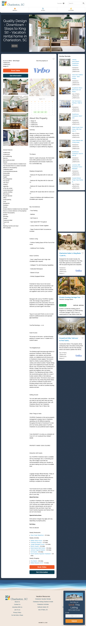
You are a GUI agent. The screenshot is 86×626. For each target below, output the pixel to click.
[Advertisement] (71, 202)
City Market (34, 561)
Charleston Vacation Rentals (43, 599)
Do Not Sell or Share (17, 615)
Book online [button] (63, 305)
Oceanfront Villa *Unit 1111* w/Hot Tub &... (68, 339)
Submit (74, 621)
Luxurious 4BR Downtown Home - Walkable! (77, 166)
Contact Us (17, 604)
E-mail (67, 612)
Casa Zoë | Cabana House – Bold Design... (77, 76)
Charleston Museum (36, 542)
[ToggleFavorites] (53, 59)
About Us (17, 601)
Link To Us (17, 609)
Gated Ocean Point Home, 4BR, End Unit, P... (77, 129)
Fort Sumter (34, 552)
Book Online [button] (15, 70)
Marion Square (35, 546)
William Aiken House (36, 540)
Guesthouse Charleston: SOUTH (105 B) (77, 153)
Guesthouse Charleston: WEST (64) (77, 116)
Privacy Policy (17, 612)
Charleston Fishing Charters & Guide (43, 601)
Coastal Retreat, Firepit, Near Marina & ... (77, 180)
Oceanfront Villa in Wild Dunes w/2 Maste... (77, 89)
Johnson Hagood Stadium (38, 550)
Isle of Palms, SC (43, 609)
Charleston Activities (43, 604)
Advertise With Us (17, 607)
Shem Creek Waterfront (37, 535)
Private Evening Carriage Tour (69, 297)
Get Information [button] (15, 76)
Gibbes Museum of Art (37, 563)
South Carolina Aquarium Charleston (41, 553)
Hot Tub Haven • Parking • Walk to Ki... (77, 102)
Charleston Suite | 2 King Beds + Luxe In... (70, 254)
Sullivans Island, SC (43, 607)
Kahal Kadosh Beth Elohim (38, 548)
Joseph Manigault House (37, 544)
